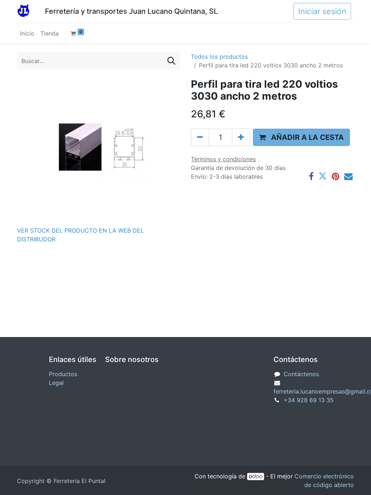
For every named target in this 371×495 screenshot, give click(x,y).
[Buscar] (171, 60)
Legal (56, 382)
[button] (301, 137)
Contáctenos (301, 374)
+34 (309, 400)
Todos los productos (219, 56)
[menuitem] (27, 33)
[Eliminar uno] (200, 137)
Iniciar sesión (322, 11)
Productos (63, 374)
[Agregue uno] (241, 137)
